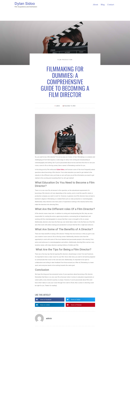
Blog (103, 4)
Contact (110, 4)
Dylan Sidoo (25, 3)
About (95, 4)
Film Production (65, 59)
